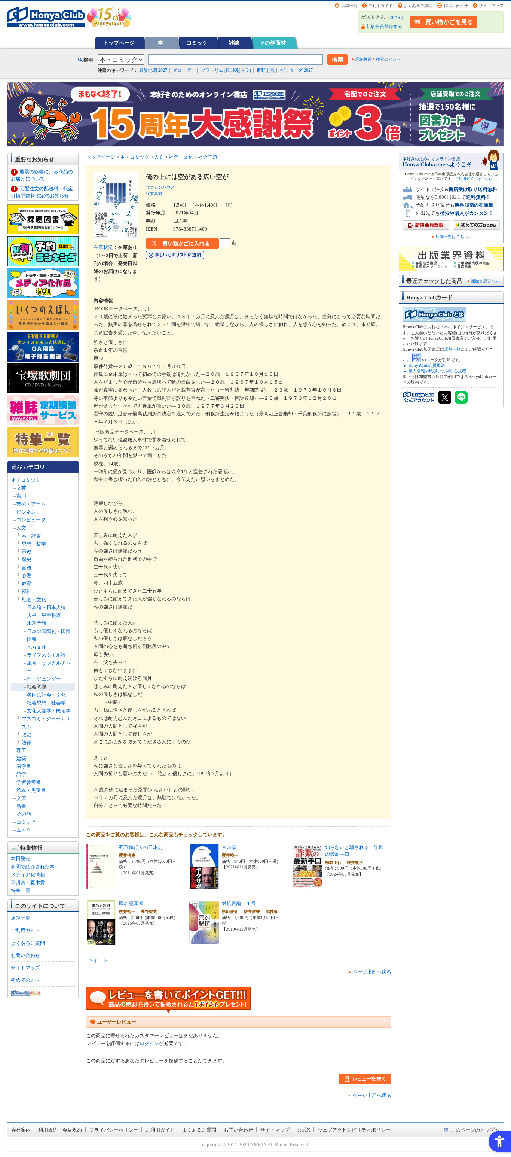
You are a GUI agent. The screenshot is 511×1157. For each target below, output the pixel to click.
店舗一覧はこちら (451, 237)
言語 (26, 567)
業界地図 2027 (153, 70)
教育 (26, 583)
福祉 (26, 591)
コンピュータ (31, 520)
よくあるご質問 (418, 5)
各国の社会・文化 (46, 695)
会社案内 (21, 1130)
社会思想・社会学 (46, 703)
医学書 (23, 766)
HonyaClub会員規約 (427, 365)
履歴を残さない (485, 280)
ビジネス (26, 512)
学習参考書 (28, 782)
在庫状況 (103, 247)
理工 (21, 750)
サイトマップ (491, 5)
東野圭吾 (266, 70)
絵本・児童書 (31, 790)
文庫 (21, 798)
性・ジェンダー (44, 679)
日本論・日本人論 (46, 607)
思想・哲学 (34, 543)
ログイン (397, 17)
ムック (23, 830)
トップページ (119, 43)
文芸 (21, 488)
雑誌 (234, 43)
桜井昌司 (154, 193)
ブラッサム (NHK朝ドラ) (226, 70)
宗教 (26, 551)
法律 (26, 742)
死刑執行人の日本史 (141, 847)
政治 (26, 734)
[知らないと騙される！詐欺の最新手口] (307, 885)
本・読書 (31, 536)
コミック (197, 43)
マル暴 (229, 847)
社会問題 (36, 686)
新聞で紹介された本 (33, 867)
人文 (21, 527)
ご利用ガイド (380, 5)
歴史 (26, 559)
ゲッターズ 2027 (296, 70)
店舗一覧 (349, 5)
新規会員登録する (384, 26)
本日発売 (20, 858)
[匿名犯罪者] (101, 941)
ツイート (98, 960)
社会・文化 (34, 599)
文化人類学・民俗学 (49, 710)
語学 (21, 774)
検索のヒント (388, 59)
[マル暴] (204, 885)
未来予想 (36, 623)
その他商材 (273, 43)
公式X (303, 1130)
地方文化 (36, 647)
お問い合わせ (455, 5)
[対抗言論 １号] (204, 941)
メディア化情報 (28, 874)
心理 (26, 575)
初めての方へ (25, 980)
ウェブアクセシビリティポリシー (354, 1130)
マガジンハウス (160, 187)
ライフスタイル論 (46, 655)
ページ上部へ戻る (371, 972)
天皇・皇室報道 (44, 615)
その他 (23, 814)
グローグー (184, 70)
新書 (21, 806)
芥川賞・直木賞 (28, 882)
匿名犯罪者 (131, 903)
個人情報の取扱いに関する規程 (437, 371)
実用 (21, 496)
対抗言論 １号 (239, 903)
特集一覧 (20, 890)
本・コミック (25, 480)
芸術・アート (31, 504)
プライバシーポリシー (113, 1130)
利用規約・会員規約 (60, 1130)
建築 (21, 758)
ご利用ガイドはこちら (473, 179)
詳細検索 (363, 59)
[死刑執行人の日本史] (101, 885)
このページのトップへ (475, 1130)
